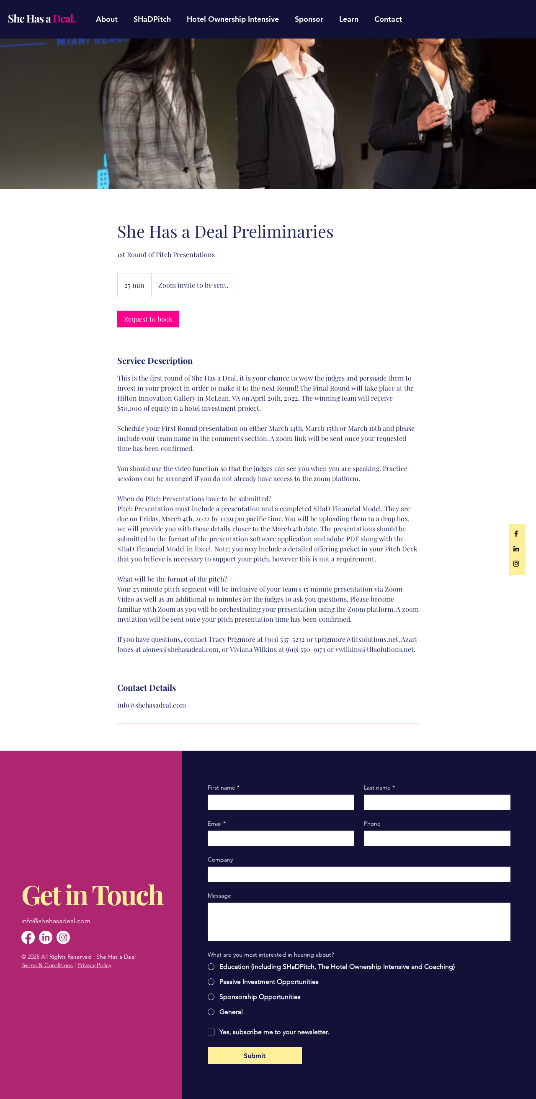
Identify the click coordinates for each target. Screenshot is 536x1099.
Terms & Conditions (47, 965)
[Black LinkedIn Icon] (516, 549)
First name (224, 787)
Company (220, 859)
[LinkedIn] (45, 937)
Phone (372, 823)
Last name (379, 787)
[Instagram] (63, 937)
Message (219, 895)
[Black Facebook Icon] (516, 534)
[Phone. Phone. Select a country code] (377, 838)
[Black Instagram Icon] (516, 564)
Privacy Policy (94, 965)
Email (217, 823)
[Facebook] (28, 937)
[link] (148, 319)
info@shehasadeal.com (55, 921)
